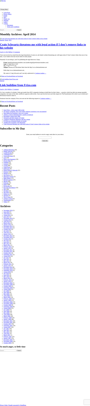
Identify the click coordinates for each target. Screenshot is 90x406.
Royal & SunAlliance (9, 187)
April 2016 (7, 213)
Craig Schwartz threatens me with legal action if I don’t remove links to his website (26, 124)
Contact (6, 23)
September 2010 (8, 270)
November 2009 (8, 284)
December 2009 (8, 283)
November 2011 (8, 251)
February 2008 (8, 317)
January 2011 (7, 265)
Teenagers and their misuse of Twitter (14, 118)
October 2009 (7, 286)
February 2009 (8, 299)
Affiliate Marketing (9, 149)
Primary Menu (4, 9)
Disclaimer (10, 25)
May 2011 (6, 261)
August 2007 (7, 327)
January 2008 (7, 319)
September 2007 (8, 325)
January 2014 (7, 224)
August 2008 (7, 308)
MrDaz (10, 52)
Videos (5, 202)
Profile (5, 15)
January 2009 (7, 300)
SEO (5, 17)
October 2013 (7, 229)
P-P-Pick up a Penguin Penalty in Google (15, 121)
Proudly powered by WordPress (17, 405)
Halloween (7, 168)
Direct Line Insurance (10, 159)
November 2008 (8, 303)
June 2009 (6, 292)
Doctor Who (7, 161)
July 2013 (6, 231)
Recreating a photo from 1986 (12, 116)
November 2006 (8, 341)
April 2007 (7, 333)
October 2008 (7, 305)
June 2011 (6, 259)
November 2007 (8, 322)
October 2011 (7, 253)
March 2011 (7, 262)
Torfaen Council (8, 198)
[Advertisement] (7, 377)
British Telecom (8, 151)
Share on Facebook (17, 76)
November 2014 (8, 218)
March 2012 (7, 245)
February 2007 (8, 336)
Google (6, 165)
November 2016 (8, 210)
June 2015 (6, 216)
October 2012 (7, 239)
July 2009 (6, 291)
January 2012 (7, 248)
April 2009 (7, 295)
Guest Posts (7, 12)
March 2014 (7, 223)
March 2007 (7, 335)
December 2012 (8, 235)
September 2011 (8, 254)
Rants (6, 40)
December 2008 (8, 302)
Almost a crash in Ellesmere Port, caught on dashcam (18, 114)
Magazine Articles (9, 176)
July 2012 (6, 240)
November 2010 (8, 269)
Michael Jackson (8, 179)
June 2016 (6, 212)
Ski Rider (6, 191)
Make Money (7, 178)
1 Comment (15, 89)
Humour (6, 172)
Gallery (6, 22)
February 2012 (8, 246)
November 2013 (8, 228)
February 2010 (8, 280)
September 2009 (8, 287)
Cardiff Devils (7, 153)
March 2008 (7, 316)
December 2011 (8, 250)
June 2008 (6, 311)
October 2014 (7, 220)
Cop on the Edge (8, 156)
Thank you (7, 19)
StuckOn (6, 195)
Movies (6, 181)
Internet (2, 40)
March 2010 (7, 278)
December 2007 (8, 321)
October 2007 (7, 324)
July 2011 (6, 257)
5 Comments (16, 52)
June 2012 (6, 242)
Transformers (7, 200)
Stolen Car (6, 194)
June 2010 (6, 275)
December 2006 (8, 340)
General (6, 164)
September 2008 (8, 306)
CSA (5, 157)
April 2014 (7, 221)
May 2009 (6, 294)
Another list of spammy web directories (14, 122)
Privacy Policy (8, 14)
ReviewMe (7, 186)
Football (6, 162)
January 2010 (7, 281)
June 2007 (6, 330)
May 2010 (6, 276)
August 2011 (7, 256)
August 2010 (7, 272)
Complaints (7, 154)
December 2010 (8, 267)
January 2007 (7, 338)
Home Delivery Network (10, 170)
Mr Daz (4, 5)
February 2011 (8, 264)
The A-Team (7, 197)
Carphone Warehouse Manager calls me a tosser (17, 119)
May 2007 (6, 332)
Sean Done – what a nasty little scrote (14, 110)
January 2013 (7, 234)
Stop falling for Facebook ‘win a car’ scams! (16, 113)
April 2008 (7, 314)
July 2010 (6, 273)
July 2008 (6, 310)
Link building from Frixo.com (18, 85)
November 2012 (8, 237)
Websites (6, 20)
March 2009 (7, 297)
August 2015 (7, 215)
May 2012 (6, 243)
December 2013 (8, 226)
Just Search (7, 175)
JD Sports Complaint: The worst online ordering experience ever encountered (25, 111)
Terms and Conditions (13, 27)
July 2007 (6, 328)
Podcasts (6, 183)
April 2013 (7, 232)
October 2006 (7, 343)
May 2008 (6, 313)
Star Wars (6, 192)
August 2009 (7, 289)
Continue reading (40, 73)
